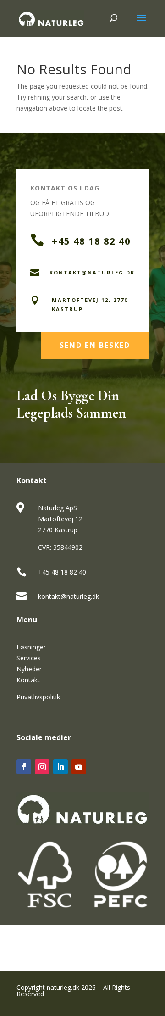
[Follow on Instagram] (42, 766)
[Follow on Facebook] (23, 766)
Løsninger (31, 646)
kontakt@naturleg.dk (68, 596)
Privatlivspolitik (38, 696)
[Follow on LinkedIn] (60, 766)
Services (28, 657)
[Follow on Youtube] (79, 766)
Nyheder (29, 668)
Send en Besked (95, 345)
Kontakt (28, 679)
